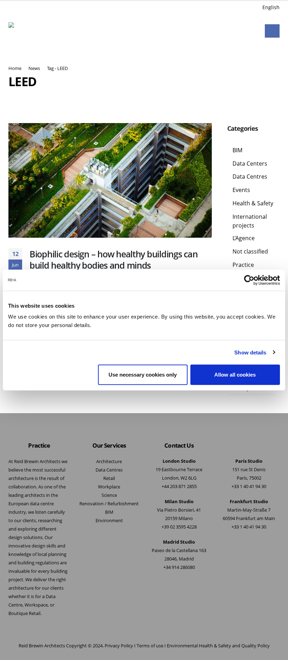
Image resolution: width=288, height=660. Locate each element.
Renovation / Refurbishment (109, 504)
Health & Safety (253, 203)
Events (241, 190)
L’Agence (244, 238)
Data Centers (250, 163)
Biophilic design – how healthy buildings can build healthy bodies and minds (114, 259)
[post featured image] (110, 180)
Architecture (109, 461)
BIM (237, 150)
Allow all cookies (235, 375)
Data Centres (250, 176)
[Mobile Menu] (272, 31)
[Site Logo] (26, 31)
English (271, 7)
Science (109, 495)
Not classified (250, 251)
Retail (109, 478)
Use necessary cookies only (143, 375)
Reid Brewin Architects (42, 646)
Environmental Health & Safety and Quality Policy (218, 646)
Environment (109, 521)
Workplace (109, 487)
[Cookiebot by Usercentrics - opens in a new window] (249, 280)
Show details (250, 352)
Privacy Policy (119, 646)
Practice (243, 265)
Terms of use (150, 646)
